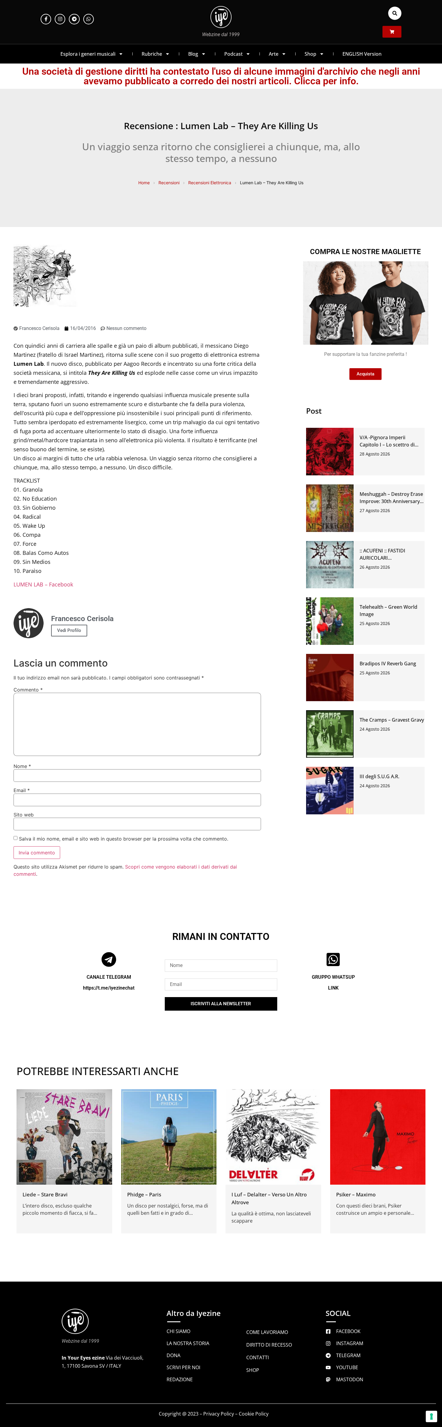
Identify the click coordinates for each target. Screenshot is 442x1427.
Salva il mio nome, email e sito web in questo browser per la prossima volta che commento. (123, 838)
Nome (22, 766)
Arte (273, 54)
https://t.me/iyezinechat (108, 988)
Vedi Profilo (69, 630)
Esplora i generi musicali (87, 54)
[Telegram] (74, 19)
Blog (193, 54)
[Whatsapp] (88, 19)
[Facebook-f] (46, 19)
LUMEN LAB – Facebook (43, 584)
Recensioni (169, 182)
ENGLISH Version (362, 54)
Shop (310, 54)
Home (144, 182)
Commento (28, 689)
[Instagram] (60, 19)
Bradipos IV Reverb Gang (388, 663)
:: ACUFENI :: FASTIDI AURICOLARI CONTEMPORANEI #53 (385, 557)
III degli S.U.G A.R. (379, 776)
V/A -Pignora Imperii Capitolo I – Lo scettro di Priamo (387, 444)
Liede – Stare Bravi (45, 1194)
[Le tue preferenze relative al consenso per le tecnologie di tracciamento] (431, 1416)
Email (22, 790)
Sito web (24, 814)
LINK (333, 988)
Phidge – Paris (144, 1194)
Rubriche (152, 54)
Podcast (233, 54)
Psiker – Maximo (356, 1194)
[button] (394, 13)
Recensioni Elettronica (209, 182)
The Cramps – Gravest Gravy (392, 720)
